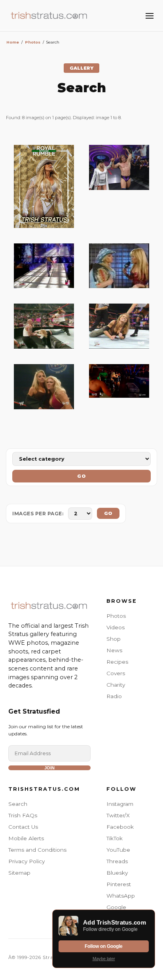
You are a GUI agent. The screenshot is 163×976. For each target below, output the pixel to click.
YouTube (118, 850)
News (114, 650)
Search (17, 804)
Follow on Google (104, 946)
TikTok (114, 838)
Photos (32, 42)
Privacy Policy (26, 861)
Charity (115, 685)
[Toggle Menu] (149, 16)
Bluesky (117, 873)
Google (116, 907)
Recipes (117, 662)
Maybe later (104, 958)
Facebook (120, 827)
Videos (115, 627)
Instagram (119, 804)
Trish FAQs (22, 815)
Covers (115, 673)
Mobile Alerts (26, 838)
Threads (117, 861)
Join (49, 767)
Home (12, 42)
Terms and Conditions (37, 850)
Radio (114, 696)
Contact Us (23, 827)
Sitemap (19, 873)
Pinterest (118, 884)
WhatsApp (120, 895)
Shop (113, 639)
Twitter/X (118, 815)
